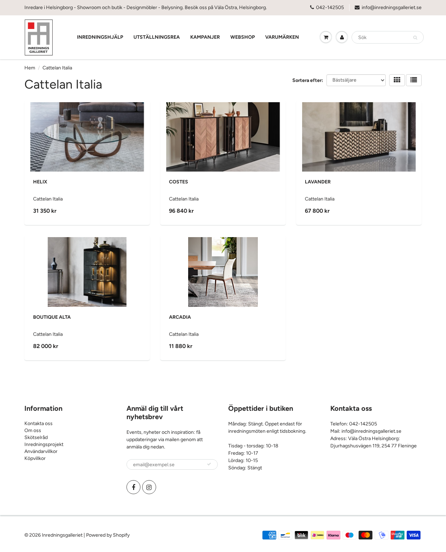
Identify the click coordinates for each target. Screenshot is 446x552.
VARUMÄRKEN (282, 37)
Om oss (32, 430)
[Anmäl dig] (209, 464)
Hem (29, 68)
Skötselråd (36, 437)
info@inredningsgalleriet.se (392, 7)
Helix (40, 182)
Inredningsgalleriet (63, 535)
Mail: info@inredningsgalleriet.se (365, 431)
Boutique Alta (52, 317)
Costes (178, 182)
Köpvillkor (35, 458)
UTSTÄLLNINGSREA (156, 37)
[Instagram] (149, 487)
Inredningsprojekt (43, 444)
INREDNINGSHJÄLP (100, 37)
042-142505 (330, 7)
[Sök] (415, 37)
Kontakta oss (38, 423)
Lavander (318, 182)
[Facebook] (133, 487)
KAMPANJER (205, 37)
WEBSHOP (242, 37)
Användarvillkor (40, 451)
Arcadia (180, 317)
